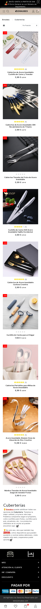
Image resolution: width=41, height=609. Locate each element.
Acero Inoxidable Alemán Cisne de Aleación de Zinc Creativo (20, 439)
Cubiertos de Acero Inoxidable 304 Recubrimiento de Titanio (21, 126)
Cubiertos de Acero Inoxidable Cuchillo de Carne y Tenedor (20, 73)
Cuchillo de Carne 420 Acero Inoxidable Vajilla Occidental (20, 231)
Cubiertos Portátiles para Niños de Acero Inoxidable (20, 386)
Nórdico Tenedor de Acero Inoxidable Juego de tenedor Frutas (20, 491)
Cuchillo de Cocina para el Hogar (20, 335)
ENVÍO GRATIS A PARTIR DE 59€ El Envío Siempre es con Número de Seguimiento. (21, 4)
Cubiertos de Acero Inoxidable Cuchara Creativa (20, 283)
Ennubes (6, 20)
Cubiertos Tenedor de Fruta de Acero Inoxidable (20, 178)
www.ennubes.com (20, 601)
